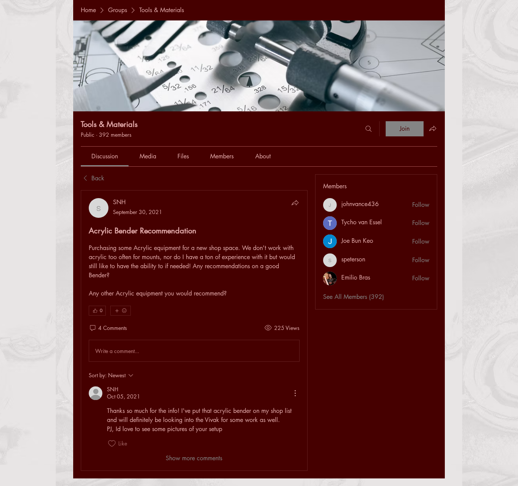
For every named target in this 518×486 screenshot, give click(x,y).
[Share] (295, 202)
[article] (194, 330)
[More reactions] (120, 311)
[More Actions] (295, 393)
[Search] (368, 128)
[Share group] (432, 128)
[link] (104, 156)
